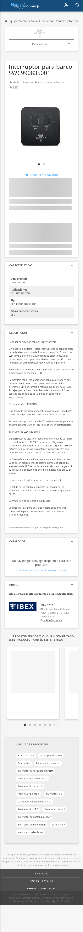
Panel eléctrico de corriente (32, 778)
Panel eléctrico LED (28, 809)
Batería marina (26, 755)
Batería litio (24, 763)
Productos (39, 44)
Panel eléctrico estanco (30, 786)
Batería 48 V (58, 824)
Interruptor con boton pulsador (34, 817)
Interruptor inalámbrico (30, 832)
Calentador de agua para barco (34, 801)
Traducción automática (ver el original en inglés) (36, 527)
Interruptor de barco (51, 755)
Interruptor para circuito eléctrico (35, 771)
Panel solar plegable (28, 794)
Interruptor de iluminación (32, 824)
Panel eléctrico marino (48, 763)
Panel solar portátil (54, 809)
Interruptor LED (54, 794)
